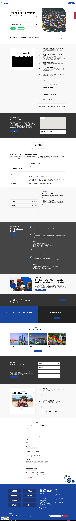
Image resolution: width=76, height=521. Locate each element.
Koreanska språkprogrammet (31, 452)
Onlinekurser (21, 3)
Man (27, 439)
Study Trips (26, 3)
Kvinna (28, 440)
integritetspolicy (44, 474)
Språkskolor (11, 3)
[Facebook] (45, 508)
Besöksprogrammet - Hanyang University (33, 455)
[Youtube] (43, 508)
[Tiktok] (41, 508)
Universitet (16, 3)
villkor (40, 474)
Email (26, 436)
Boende (30, 3)
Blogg (33, 3)
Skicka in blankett (29, 477)
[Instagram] (39, 508)
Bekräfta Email (40, 436)
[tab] (38, 148)
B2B (36, 3)
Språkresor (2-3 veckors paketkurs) (32, 456)
